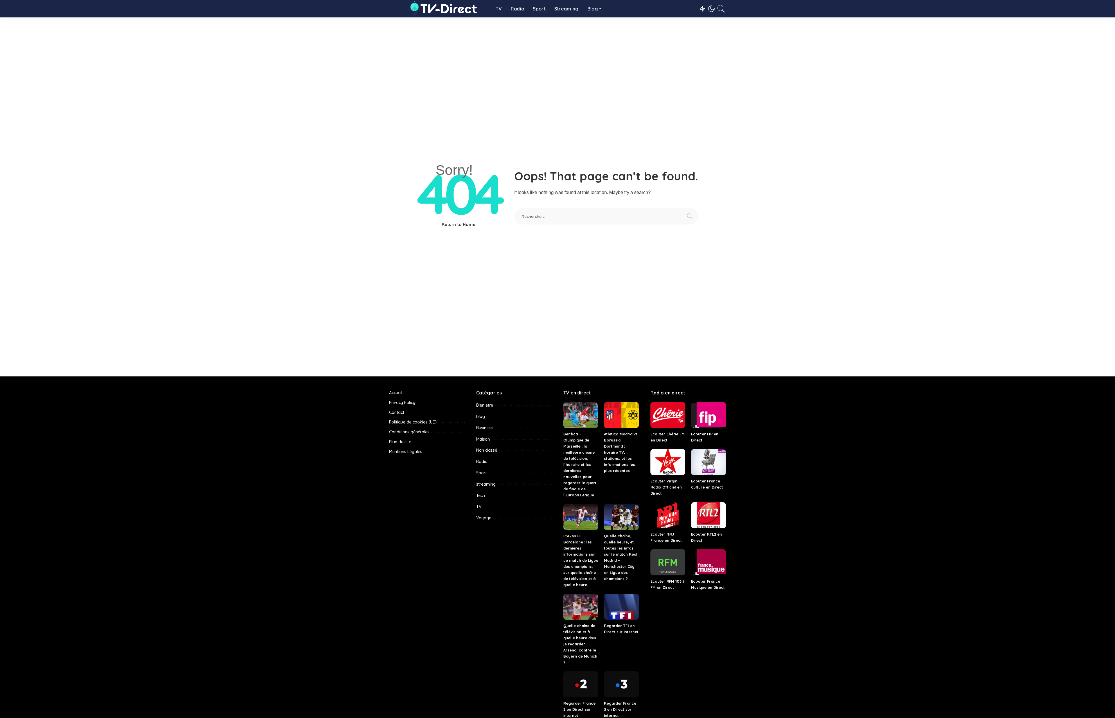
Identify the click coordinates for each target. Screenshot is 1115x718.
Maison (483, 439)
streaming (486, 484)
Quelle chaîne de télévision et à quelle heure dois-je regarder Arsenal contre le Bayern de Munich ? (580, 644)
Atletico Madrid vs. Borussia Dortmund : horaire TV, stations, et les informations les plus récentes (621, 452)
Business (484, 427)
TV (478, 506)
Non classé (486, 450)
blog (480, 416)
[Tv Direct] (447, 8)
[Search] (721, 8)
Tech (480, 495)
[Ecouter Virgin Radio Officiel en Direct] (667, 462)
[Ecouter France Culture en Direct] (708, 462)
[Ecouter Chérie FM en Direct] (667, 415)
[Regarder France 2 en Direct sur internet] (580, 684)
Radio (482, 461)
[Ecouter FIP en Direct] (708, 415)
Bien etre (484, 405)
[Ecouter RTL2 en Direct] (708, 515)
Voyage (483, 517)
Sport (481, 472)
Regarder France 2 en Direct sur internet (579, 709)
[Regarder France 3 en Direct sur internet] (621, 684)
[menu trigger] (398, 8)
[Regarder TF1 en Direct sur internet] (621, 607)
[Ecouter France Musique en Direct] (708, 562)
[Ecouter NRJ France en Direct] (667, 515)
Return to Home (458, 224)
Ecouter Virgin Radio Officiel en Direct (666, 487)
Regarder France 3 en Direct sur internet (620, 709)
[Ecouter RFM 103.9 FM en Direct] (667, 562)
